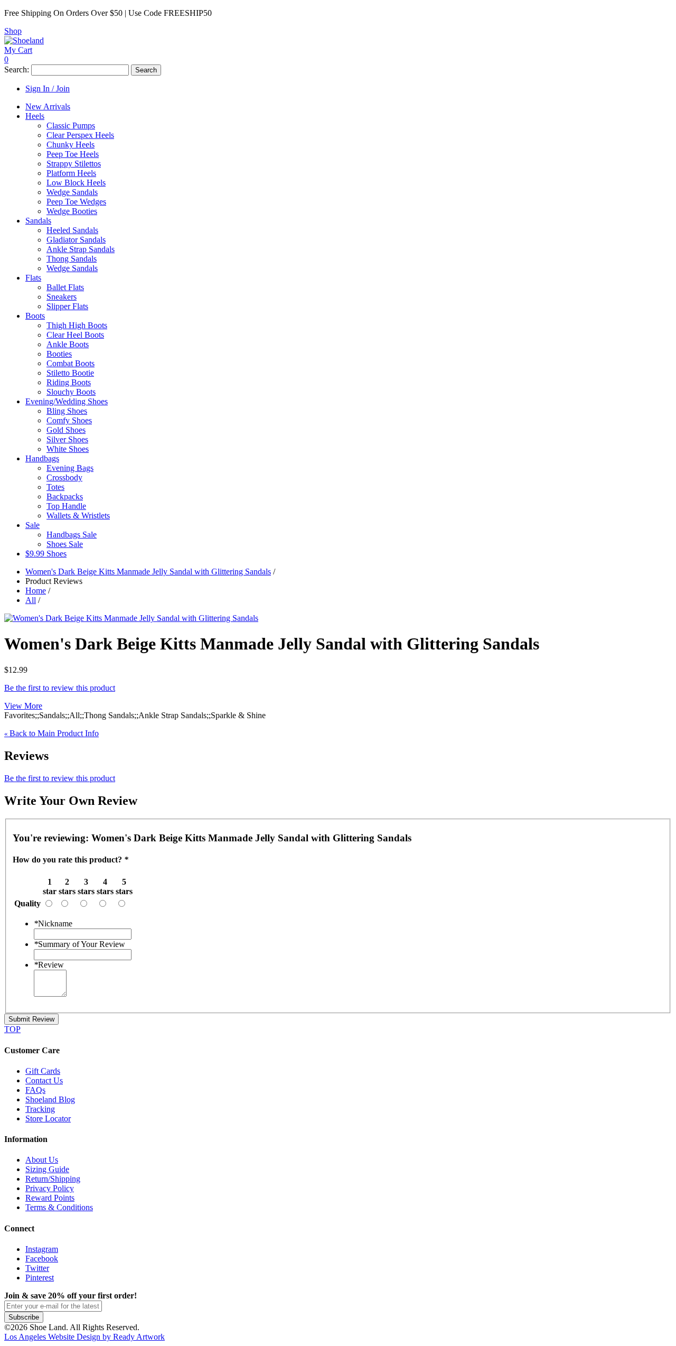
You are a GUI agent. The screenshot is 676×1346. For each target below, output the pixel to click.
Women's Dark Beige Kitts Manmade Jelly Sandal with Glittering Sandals (148, 571)
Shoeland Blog (50, 1099)
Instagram (41, 1249)
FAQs (35, 1089)
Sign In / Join (47, 88)
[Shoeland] (24, 40)
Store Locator (48, 1118)
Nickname (53, 923)
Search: (16, 69)
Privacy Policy (49, 1188)
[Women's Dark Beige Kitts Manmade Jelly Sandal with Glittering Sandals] (131, 618)
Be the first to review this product (59, 687)
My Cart (18, 49)
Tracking (40, 1108)
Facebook (41, 1258)
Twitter (37, 1268)
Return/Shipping (52, 1178)
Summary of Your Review (79, 944)
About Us (41, 1159)
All (30, 600)
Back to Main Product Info (51, 733)
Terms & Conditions (59, 1207)
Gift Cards (42, 1070)
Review (49, 964)
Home (35, 590)
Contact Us (44, 1080)
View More (23, 705)
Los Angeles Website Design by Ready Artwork (84, 1336)
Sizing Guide (47, 1169)
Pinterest (39, 1277)
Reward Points (49, 1197)
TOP (12, 1029)
